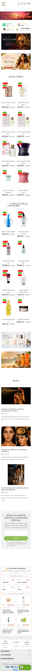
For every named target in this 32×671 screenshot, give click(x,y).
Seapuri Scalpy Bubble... (8, 231)
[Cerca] (28, 9)
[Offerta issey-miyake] (16, 340)
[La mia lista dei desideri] (22, 3)
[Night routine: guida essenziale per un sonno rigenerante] (16, 474)
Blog (16, 380)
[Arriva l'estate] (16, 61)
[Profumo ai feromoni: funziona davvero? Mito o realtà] (16, 395)
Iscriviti (16, 538)
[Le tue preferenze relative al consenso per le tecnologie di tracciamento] (3, 668)
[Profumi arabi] (16, 41)
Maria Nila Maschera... (23, 319)
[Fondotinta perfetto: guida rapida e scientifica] (16, 436)
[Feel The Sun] (16, 359)
